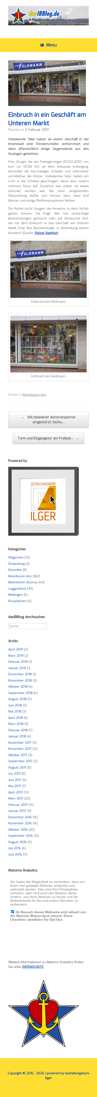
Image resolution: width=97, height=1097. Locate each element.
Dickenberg (16, 564)
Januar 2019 (17, 668)
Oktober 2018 (18, 687)
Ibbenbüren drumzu (23, 582)
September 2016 (20, 836)
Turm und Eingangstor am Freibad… (48, 438)
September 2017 (20, 761)
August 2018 (17, 699)
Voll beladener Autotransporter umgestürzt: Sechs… (48, 419)
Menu (51, 45)
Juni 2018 (15, 705)
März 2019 (16, 656)
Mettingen (15, 595)
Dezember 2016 (20, 817)
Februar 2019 (18, 662)
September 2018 (20, 693)
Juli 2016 (14, 848)
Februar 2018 (18, 730)
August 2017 (17, 767)
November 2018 (20, 680)
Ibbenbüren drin (34, 395)
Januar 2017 (17, 811)
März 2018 (16, 724)
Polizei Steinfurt (46, 233)
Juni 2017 (15, 780)
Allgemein (16, 557)
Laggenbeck (17, 589)
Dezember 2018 (20, 674)
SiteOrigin (45, 1088)
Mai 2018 (14, 711)
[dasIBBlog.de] (48, 15)
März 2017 (15, 798)
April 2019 (15, 649)
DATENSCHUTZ (33, 967)
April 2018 (15, 718)
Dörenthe (15, 570)
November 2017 (20, 749)
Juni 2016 (15, 854)
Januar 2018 (17, 736)
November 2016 (20, 823)
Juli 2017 (14, 774)
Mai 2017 (14, 786)
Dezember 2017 (20, 743)
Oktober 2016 (18, 830)
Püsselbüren (17, 601)
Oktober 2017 (17, 755)
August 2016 (17, 842)
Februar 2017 (18, 805)
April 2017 (15, 792)
